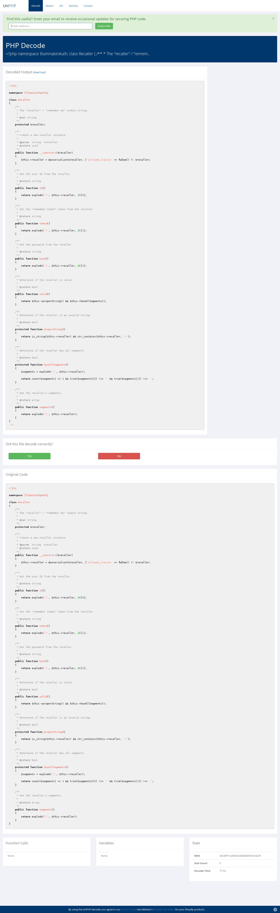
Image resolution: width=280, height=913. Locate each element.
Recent (50, 5)
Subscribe (104, 26)
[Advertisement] (245, 93)
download (39, 72)
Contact (88, 5)
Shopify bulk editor (164, 909)
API (61, 5)
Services (73, 5)
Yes (29, 456)
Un (9, 5)
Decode (35, 5)
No (119, 456)
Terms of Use (128, 909)
